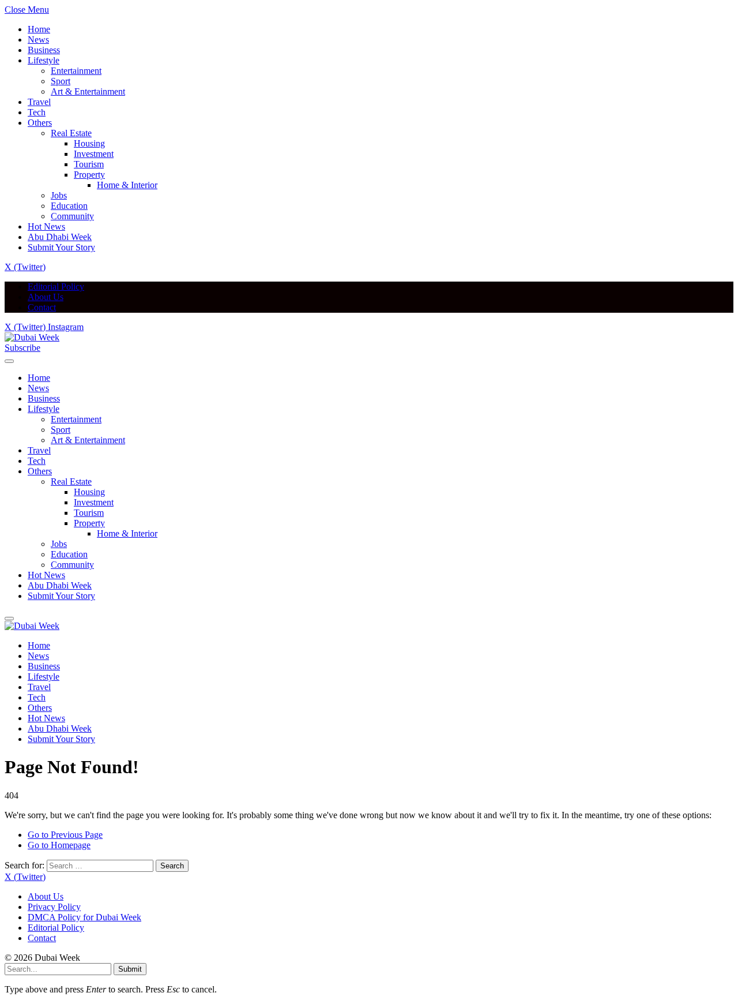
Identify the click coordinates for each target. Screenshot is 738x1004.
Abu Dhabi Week (60, 237)
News (38, 39)
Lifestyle (43, 60)
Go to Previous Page (65, 835)
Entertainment (76, 71)
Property (89, 174)
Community (72, 216)
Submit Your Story (61, 247)
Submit (130, 969)
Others (40, 123)
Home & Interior (127, 185)
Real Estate (71, 133)
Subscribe (22, 348)
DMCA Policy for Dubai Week (84, 917)
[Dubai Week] (32, 337)
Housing (89, 143)
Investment (94, 154)
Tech (37, 112)
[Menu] (9, 361)
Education (69, 206)
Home (39, 29)
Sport (60, 81)
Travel (39, 102)
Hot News (46, 226)
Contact (42, 307)
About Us (45, 297)
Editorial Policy (56, 286)
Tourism (89, 164)
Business (44, 50)
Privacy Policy (54, 907)
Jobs (59, 195)
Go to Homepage (59, 845)
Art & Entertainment (88, 91)
